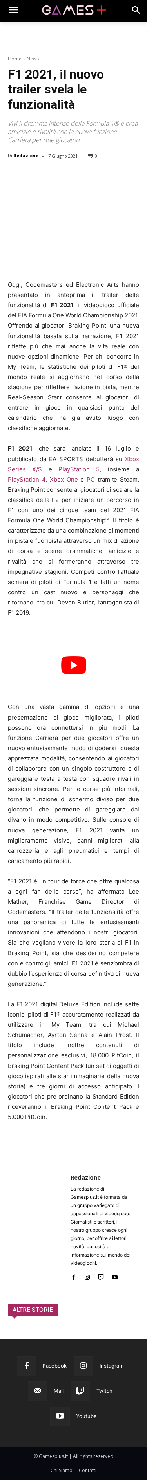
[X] (34, 176)
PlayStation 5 (79, 469)
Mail (59, 1391)
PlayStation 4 (26, 479)
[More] (106, 176)
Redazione (25, 155)
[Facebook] (16, 176)
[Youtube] (115, 1276)
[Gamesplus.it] (73, 10)
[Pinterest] (52, 176)
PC (91, 479)
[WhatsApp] (70, 176)
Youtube (86, 1416)
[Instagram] (87, 1276)
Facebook (55, 1366)
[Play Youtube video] (73, 665)
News (33, 58)
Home (15, 58)
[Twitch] (101, 1276)
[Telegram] (88, 176)
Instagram (111, 1366)
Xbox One (64, 479)
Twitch (104, 1391)
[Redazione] (39, 1226)
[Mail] (37, 1391)
